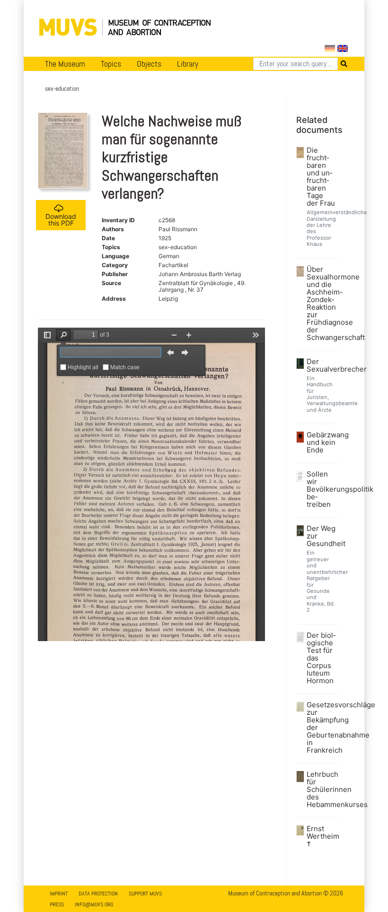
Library (187, 63)
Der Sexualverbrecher (321, 365)
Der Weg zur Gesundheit (321, 536)
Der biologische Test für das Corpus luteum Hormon (321, 658)
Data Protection (98, 893)
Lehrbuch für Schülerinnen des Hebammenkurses (321, 789)
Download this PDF (60, 219)
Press (57, 904)
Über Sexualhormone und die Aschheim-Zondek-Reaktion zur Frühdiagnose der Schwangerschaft (321, 303)
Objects (149, 63)
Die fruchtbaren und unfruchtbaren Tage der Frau (321, 177)
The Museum (65, 63)
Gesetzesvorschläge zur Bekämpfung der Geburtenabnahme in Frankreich (321, 727)
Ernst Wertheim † (321, 836)
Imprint (59, 893)
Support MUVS (145, 893)
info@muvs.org (94, 904)
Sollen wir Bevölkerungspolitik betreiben (321, 489)
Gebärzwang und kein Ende (321, 442)
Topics (111, 63)
